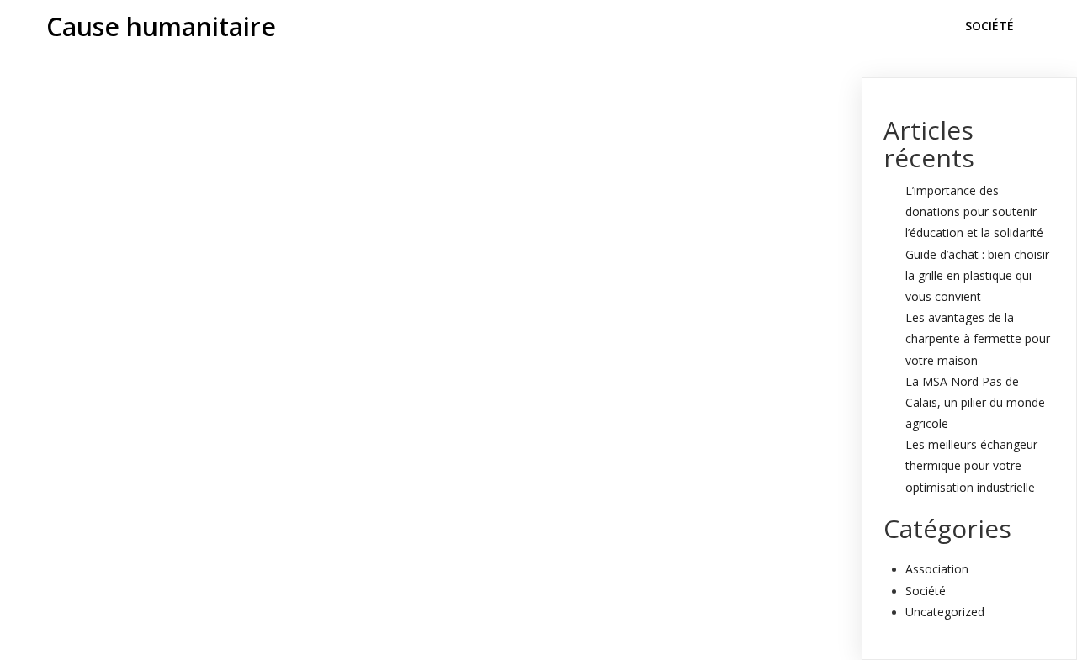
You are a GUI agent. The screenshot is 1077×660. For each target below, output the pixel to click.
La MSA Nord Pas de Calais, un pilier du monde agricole (975, 402)
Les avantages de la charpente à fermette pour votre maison (977, 338)
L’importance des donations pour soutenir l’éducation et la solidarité (974, 211)
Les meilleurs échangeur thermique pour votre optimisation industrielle (971, 465)
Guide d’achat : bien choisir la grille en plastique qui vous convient (977, 275)
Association (936, 569)
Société (925, 591)
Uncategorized (944, 612)
